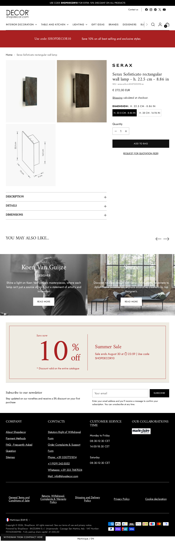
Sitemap (10, 457)
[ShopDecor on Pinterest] (155, 9)
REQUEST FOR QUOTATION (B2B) (140, 153)
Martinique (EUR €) (19, 519)
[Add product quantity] (126, 131)
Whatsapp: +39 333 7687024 (65, 470)
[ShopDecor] (18, 14)
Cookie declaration (156, 499)
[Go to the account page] (160, 24)
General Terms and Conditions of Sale (19, 498)
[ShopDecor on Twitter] (159, 9)
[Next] (146, 24)
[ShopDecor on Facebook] (146, 9)
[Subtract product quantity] (116, 131)
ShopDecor (29, 525)
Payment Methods (16, 438)
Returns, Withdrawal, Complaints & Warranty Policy (53, 499)
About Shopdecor (16, 432)
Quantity (117, 124)
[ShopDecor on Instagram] (150, 9)
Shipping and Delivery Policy (87, 498)
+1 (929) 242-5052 (59, 463)
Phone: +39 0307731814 (62, 457)
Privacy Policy (122, 499)
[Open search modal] (153, 24)
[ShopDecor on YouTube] (164, 9)
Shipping (117, 98)
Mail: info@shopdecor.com (63, 476)
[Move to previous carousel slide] (158, 239)
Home (9, 55)
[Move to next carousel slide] (166, 239)
